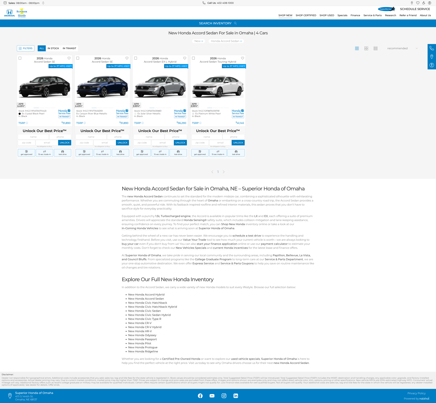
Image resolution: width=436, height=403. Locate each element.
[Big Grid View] (366, 48)
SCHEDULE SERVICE (415, 9)
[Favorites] (418, 3)
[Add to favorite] (69, 58)
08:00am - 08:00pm (28, 3)
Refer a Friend (408, 15)
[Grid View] (357, 48)
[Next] (223, 172)
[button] (412, 3)
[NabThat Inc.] (424, 398)
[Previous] (212, 172)
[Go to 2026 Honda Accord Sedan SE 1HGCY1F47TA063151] (102, 87)
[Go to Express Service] (386, 9)
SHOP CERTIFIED (306, 15)
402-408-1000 (225, 2)
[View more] (43, 3)
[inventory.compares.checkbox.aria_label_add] (20, 58)
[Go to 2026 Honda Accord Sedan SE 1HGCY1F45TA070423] (44, 87)
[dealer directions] (11, 396)
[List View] (375, 48)
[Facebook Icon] (200, 396)
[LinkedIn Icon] (235, 396)
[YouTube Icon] (212, 396)
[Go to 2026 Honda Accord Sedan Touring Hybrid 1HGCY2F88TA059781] (218, 87)
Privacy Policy (417, 393)
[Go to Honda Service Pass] (64, 111)
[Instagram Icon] (224, 396)
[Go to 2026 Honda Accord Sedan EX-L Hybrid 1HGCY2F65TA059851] (160, 87)
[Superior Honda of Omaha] (15, 13)
